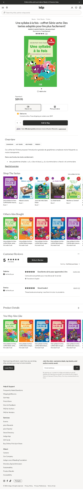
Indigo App (7, 436)
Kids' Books (41, 19)
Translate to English (33, 279)
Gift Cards (6, 440)
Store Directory (8, 433)
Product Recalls (8, 471)
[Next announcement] (79, 2)
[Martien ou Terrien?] (74, 187)
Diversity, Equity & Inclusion (12, 464)
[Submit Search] (4, 13)
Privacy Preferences (40, 486)
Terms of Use (51, 486)
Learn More (9, 368)
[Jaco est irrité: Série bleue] (42, 187)
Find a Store (7, 401)
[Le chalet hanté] (58, 187)
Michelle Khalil (50, 29)
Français (18, 481)
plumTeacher (7, 429)
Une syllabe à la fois (74, 174)
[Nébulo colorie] (26, 187)
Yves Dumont (45, 31)
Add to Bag (45, 123)
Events (5, 421)
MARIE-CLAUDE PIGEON (36, 29)
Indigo (10, 486)
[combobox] (43, 13)
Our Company (8, 456)
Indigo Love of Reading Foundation (15, 460)
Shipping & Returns (9, 394)
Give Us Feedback (9, 405)
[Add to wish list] (15, 196)
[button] (3, 7)
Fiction (48, 19)
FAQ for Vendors (8, 412)
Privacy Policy (29, 486)
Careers (6, 453)
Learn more (62, 129)
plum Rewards (8, 425)
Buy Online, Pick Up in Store (12, 444)
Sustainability (8, 467)
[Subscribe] (77, 368)
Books (34, 19)
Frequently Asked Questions (13, 390)
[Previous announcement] (4, 2)
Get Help (6, 398)
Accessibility (7, 475)
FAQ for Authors (8, 409)
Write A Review (37, 260)
